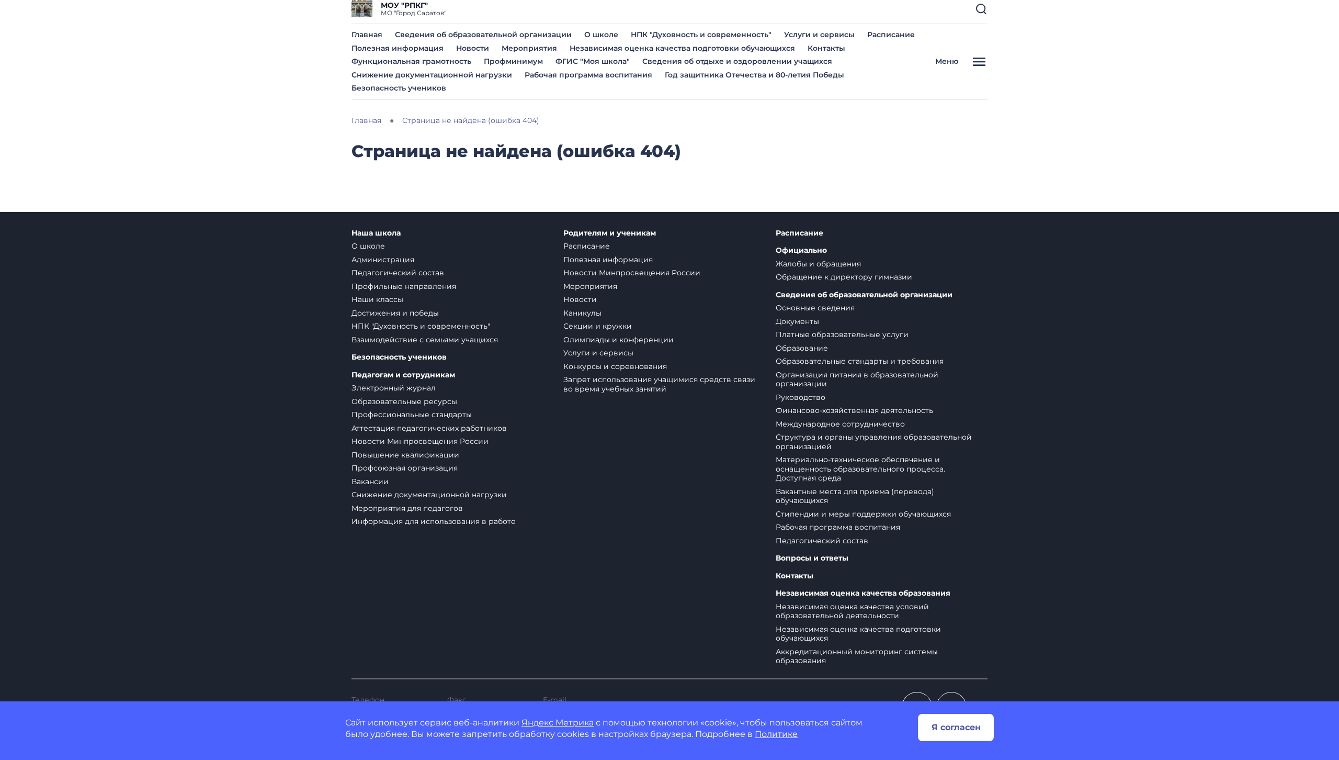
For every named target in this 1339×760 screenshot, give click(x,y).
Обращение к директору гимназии (844, 277)
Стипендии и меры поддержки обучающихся (863, 514)
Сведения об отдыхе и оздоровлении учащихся (737, 61)
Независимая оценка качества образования (863, 593)
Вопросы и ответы (812, 558)
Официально (801, 250)
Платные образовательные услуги (842, 334)
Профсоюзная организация (404, 468)
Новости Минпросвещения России (420, 441)
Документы (797, 321)
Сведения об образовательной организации (483, 34)
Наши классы (377, 299)
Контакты (826, 48)
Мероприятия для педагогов (407, 508)
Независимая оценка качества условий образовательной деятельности (852, 611)
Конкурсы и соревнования (615, 366)
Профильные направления (403, 286)
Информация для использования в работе (433, 521)
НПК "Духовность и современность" (701, 34)
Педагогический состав (397, 272)
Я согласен (956, 727)
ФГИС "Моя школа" (592, 61)
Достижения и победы (395, 313)
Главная (366, 34)
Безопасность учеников (398, 88)
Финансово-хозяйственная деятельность (854, 410)
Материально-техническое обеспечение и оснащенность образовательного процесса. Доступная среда (860, 469)
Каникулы (582, 313)
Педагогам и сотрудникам (403, 375)
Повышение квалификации (405, 455)
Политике (776, 734)
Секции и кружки (597, 326)
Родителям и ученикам (609, 233)
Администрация (382, 259)
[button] (981, 9)
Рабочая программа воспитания (588, 75)
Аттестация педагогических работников (429, 428)
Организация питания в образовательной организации (857, 379)
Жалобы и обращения (818, 264)
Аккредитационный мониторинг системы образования (857, 656)
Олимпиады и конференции (618, 339)
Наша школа (376, 233)
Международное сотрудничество (840, 424)
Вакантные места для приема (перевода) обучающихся (855, 496)
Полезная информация (397, 48)
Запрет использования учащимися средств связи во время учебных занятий (659, 384)
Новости (472, 48)
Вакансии (370, 481)
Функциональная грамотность (411, 61)
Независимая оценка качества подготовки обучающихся (682, 48)
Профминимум (513, 61)
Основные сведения (815, 307)
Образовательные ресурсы (404, 401)
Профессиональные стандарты (411, 414)
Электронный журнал (393, 388)
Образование (802, 348)
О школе (601, 34)
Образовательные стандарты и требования (860, 361)
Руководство (800, 397)
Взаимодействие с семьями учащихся (424, 339)
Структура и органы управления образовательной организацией (874, 441)
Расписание (891, 34)
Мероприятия (529, 48)
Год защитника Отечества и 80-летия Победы (754, 75)
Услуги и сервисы (819, 34)
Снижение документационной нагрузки (431, 75)
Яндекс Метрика (557, 723)
